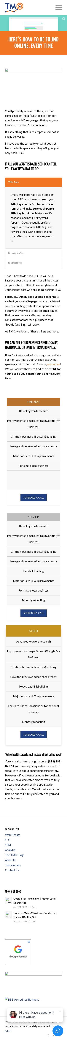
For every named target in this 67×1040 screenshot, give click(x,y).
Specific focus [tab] (15, 262)
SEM (8, 844)
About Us (10, 860)
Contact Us (12, 870)
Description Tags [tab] (16, 253)
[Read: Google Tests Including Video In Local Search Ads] (8, 900)
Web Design (12, 834)
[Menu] (57, 7)
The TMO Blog (14, 855)
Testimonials (13, 865)
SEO (7, 839)
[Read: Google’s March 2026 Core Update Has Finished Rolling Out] (8, 914)
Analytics (11, 850)
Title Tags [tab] (13, 182)
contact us (53, 364)
